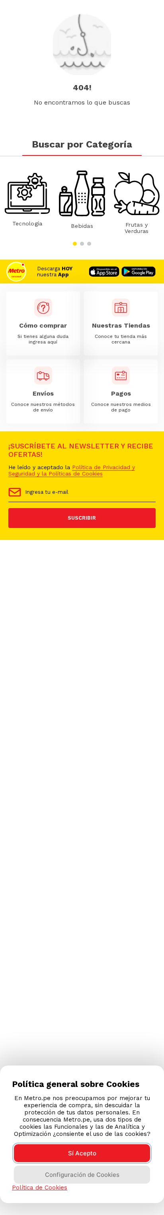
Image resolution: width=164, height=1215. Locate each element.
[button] (75, 244)
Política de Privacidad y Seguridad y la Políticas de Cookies (71, 470)
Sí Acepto (82, 1153)
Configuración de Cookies (82, 1174)
